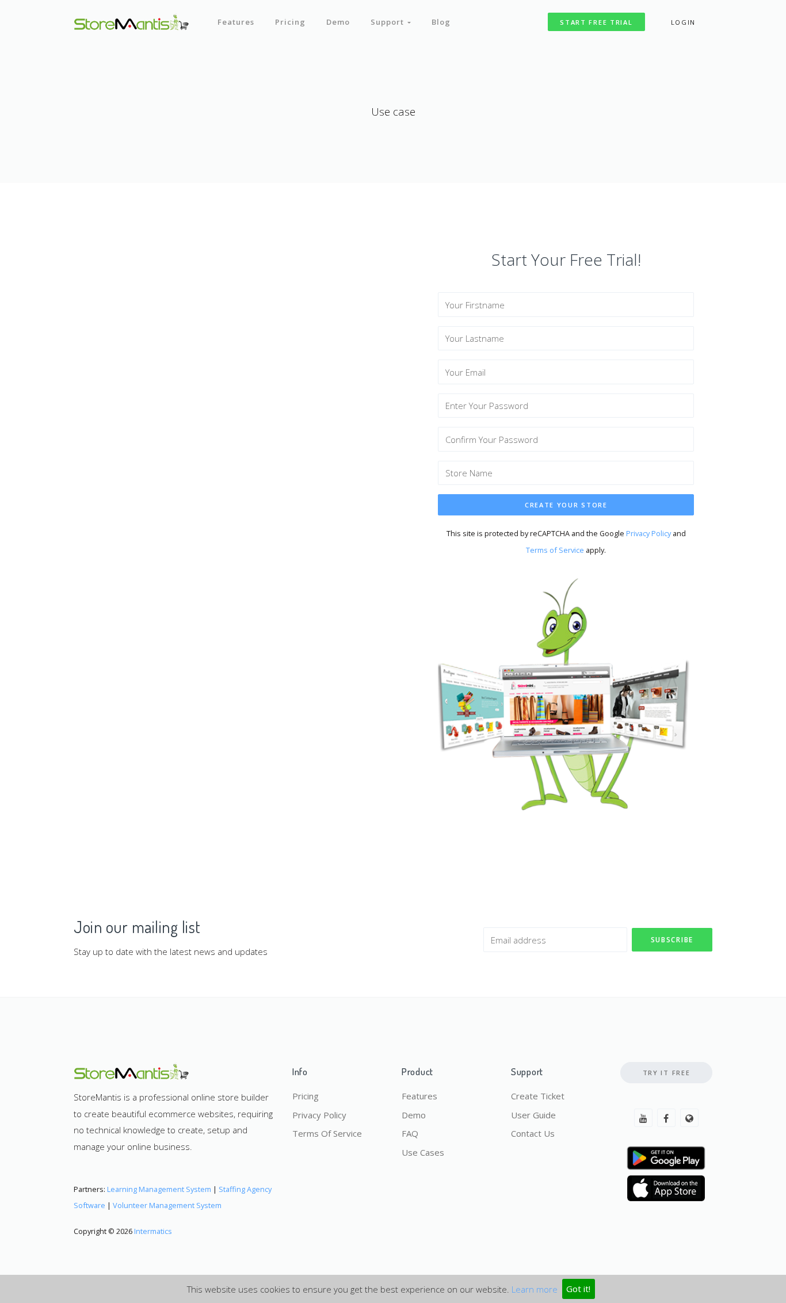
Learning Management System (159, 1189)
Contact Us (533, 1133)
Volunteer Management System (167, 1205)
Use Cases (423, 1152)
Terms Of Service (327, 1133)
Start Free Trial (596, 22)
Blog (441, 22)
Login (683, 22)
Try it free (666, 1072)
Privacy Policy (648, 533)
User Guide (533, 1115)
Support (389, 22)
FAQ (410, 1133)
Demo (338, 22)
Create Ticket (537, 1096)
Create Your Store (566, 504)
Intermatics (153, 1231)
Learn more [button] (535, 1288)
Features (236, 22)
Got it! (578, 1288)
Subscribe (672, 940)
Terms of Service (555, 550)
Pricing (290, 22)
